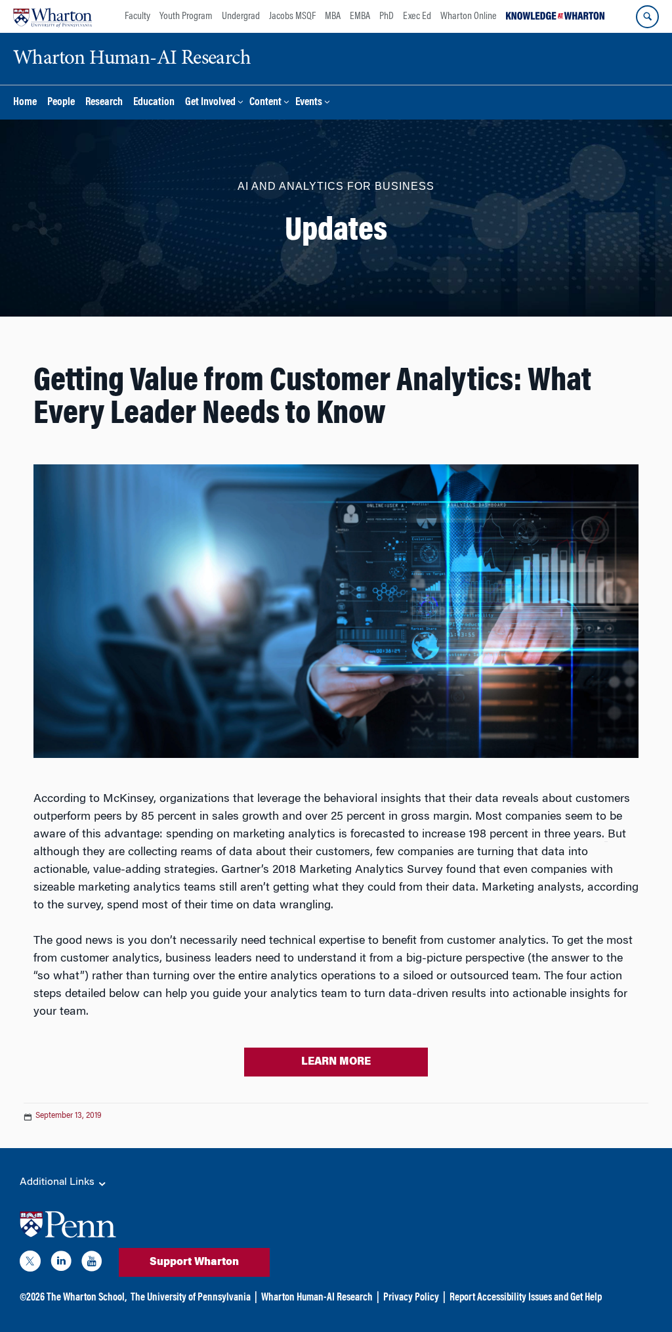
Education (154, 102)
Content (265, 102)
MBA (333, 16)
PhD (386, 16)
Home (25, 102)
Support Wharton (194, 1262)
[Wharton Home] (52, 16)
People (61, 102)
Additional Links (58, 1182)
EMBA (360, 16)
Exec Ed (417, 16)
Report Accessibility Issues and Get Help (526, 1298)
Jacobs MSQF (292, 16)
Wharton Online (468, 16)
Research (104, 102)
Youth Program (186, 16)
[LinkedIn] (61, 1264)
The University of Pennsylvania (191, 1298)
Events (308, 102)
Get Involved (210, 102)
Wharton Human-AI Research (317, 1298)
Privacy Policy (411, 1298)
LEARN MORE (336, 1062)
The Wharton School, (87, 1298)
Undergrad (241, 16)
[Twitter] (30, 1264)
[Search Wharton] (647, 16)
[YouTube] (91, 1264)
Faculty (137, 16)
